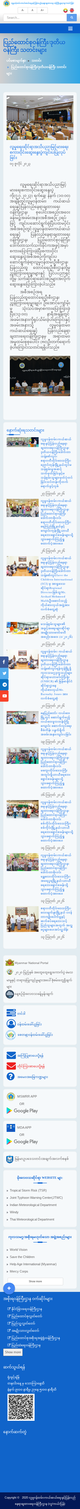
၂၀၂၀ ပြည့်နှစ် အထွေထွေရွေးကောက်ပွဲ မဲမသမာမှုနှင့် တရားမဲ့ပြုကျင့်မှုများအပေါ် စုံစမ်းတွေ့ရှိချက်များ (40, 979)
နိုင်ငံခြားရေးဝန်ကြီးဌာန (26, 1309)
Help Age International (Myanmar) (33, 1264)
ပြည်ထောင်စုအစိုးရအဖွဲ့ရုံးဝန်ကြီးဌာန (35, 1338)
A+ (42, 10)
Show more (35, 1281)
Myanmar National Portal (31, 963)
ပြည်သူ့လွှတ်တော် (23, 1323)
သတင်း (36, 60)
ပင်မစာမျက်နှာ (16, 60)
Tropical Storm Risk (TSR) (28, 1190)
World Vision (18, 1249)
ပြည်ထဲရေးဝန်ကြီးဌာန (26, 1345)
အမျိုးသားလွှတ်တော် (25, 1330)
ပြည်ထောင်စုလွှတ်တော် (26, 1316)
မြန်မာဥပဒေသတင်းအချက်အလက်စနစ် (42, 1158)
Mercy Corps (19, 1271)
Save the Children (22, 1257)
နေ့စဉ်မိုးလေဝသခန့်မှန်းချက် (34, 993)
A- (23, 10)
